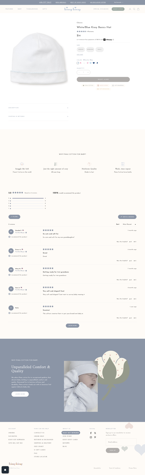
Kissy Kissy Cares (70, 439)
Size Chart (39, 446)
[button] (85, 31)
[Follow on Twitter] (95, 433)
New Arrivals (61, 2)
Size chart (80, 54)
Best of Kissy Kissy (78, 2)
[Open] (5, 469)
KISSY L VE (118, 9)
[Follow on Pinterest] (95, 437)
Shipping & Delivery (42, 443)
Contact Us (39, 433)
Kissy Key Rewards (16, 439)
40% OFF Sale (45, 2)
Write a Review (129, 217)
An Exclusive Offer (98, 2)
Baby (20, 9)
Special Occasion (101, 9)
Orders (11, 433)
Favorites (12, 436)
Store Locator (40, 456)
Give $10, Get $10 (15, 443)
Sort (118, 224)
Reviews (66, 443)
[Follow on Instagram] (91, 437)
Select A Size (103, 79)
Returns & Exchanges (43, 439)
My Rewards (117, 2)
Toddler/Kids (32, 9)
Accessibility (97, 468)
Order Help (39, 436)
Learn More (20, 394)
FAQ (35, 453)
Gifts (45, 9)
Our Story (67, 436)
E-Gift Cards (39, 450)
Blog (65, 446)
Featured (9, 9)
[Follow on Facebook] (91, 433)
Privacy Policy (133, 468)
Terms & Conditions (114, 468)
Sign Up (113, 450)
